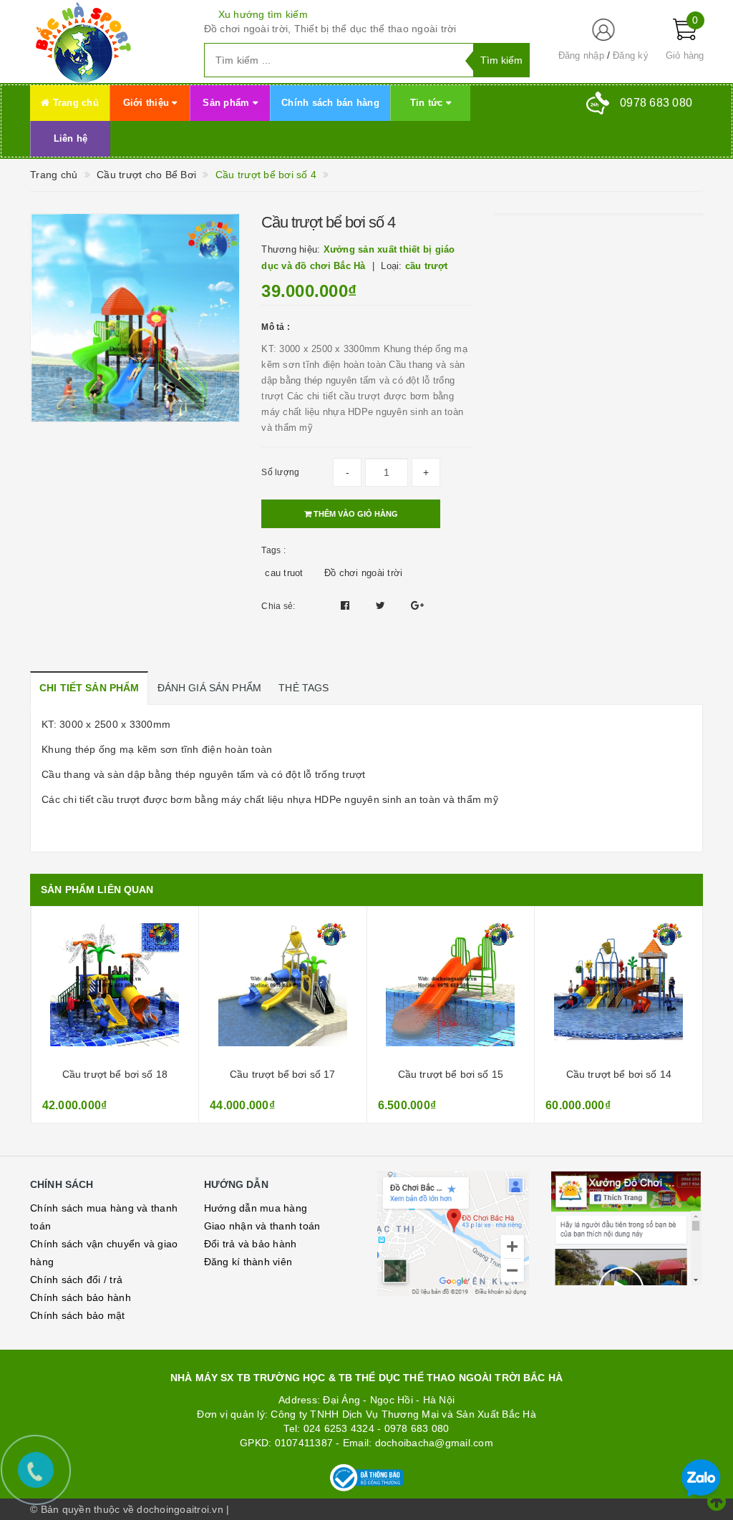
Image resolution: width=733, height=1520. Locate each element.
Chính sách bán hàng (330, 102)
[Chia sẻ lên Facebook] (347, 605)
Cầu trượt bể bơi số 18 (115, 1074)
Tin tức (428, 102)
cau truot (284, 572)
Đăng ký (631, 55)
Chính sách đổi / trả (76, 1279)
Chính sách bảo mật (77, 1315)
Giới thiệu (148, 102)
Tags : (273, 550)
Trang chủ (74, 102)
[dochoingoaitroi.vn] (106, 41)
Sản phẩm (227, 102)
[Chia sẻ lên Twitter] (382, 605)
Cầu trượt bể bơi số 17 (282, 1074)
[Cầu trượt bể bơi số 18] (115, 989)
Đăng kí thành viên (248, 1261)
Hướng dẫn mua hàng (256, 1208)
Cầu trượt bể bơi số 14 (618, 1074)
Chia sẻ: (278, 606)
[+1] (417, 605)
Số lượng (280, 472)
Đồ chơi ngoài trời (363, 572)
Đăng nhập (581, 55)
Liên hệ (71, 138)
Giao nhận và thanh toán (262, 1226)
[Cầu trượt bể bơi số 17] (283, 989)
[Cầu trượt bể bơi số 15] (451, 989)
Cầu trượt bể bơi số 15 (450, 1074)
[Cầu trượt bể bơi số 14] (618, 989)
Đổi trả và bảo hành (250, 1243)
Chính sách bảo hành (80, 1297)
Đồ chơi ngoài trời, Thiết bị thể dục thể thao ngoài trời (330, 28)
